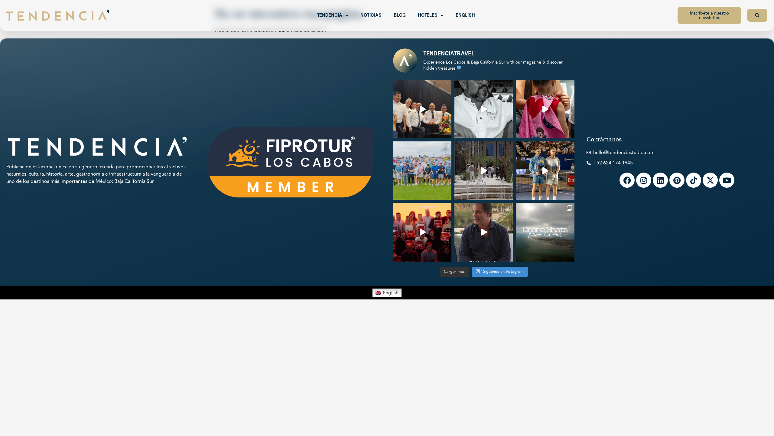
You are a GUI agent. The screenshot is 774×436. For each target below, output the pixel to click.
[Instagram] (643, 180)
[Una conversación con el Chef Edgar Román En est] (483, 109)
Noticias (371, 15)
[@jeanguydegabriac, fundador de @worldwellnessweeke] (483, 232)
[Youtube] (726, 180)
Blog (400, 15)
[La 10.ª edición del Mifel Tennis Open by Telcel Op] (545, 170)
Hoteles (427, 15)
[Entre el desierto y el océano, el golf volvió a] (422, 170)
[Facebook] (627, 180)
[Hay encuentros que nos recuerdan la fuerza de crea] (422, 109)
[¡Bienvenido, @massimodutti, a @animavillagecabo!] (483, 170)
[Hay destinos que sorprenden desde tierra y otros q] (545, 232)
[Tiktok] (693, 180)
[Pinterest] (677, 180)
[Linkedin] (660, 180)
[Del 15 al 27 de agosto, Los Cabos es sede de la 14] (545, 109)
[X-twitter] (710, 180)
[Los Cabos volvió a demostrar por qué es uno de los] (422, 232)
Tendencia (329, 15)
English (465, 15)
